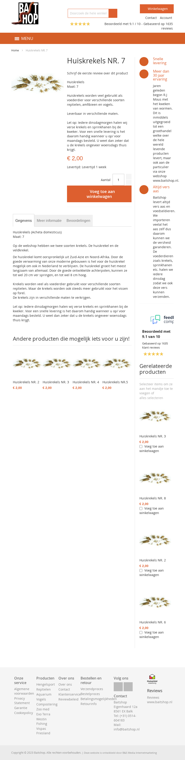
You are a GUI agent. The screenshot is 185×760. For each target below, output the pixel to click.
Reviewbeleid (68, 699)
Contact (151, 18)
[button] (151, 398)
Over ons (65, 684)
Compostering (47, 704)
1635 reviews (167, 26)
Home (15, 50)
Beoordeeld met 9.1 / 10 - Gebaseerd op (135, 24)
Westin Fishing (41, 721)
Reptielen (43, 689)
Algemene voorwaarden (24, 691)
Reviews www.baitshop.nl (159, 699)
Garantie (20, 708)
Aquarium (43, 694)
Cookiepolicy (23, 713)
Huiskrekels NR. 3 (152, 436)
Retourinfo (89, 704)
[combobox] (92, 13)
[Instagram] (128, 685)
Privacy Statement (22, 700)
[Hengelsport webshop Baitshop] (24, 13)
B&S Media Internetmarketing (140, 752)
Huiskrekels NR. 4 (86, 382)
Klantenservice (69, 694)
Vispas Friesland (43, 730)
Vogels (41, 699)
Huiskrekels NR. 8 (152, 498)
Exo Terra (43, 714)
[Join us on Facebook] (118, 685)
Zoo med (42, 709)
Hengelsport (45, 684)
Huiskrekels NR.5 (115, 382)
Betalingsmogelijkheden (99, 699)
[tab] (23, 221)
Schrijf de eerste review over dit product (97, 73)
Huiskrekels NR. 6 (152, 622)
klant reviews (155, 345)
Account (166, 18)
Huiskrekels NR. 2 (152, 560)
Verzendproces (92, 689)
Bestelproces (90, 694)
